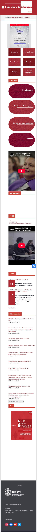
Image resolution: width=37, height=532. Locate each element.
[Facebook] (11, 524)
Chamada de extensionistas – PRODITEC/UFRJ (19, 386)
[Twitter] (19, 524)
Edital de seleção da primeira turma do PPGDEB (19, 361)
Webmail (20, 485)
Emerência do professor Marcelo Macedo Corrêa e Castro (21, 345)
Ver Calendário (11, 308)
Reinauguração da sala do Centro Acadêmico (18, 338)
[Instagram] (7, 524)
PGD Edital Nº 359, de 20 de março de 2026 (18, 368)
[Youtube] (15, 524)
